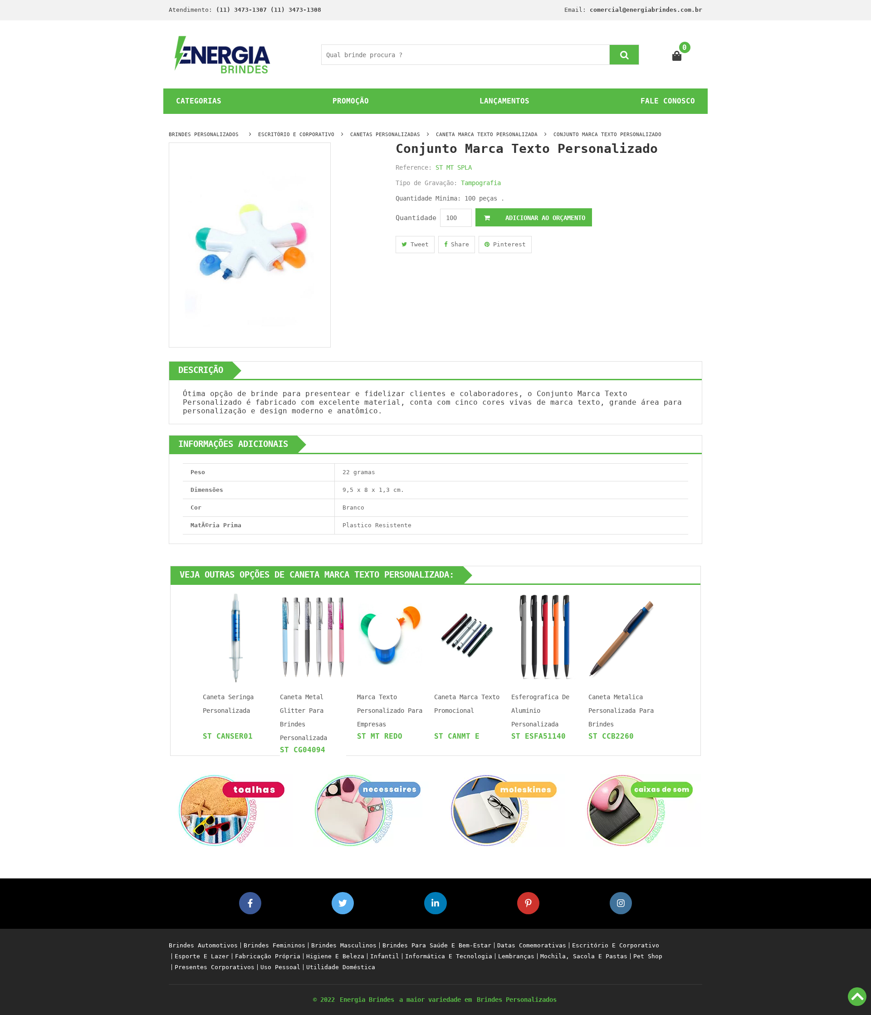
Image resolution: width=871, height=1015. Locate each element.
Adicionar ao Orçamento (543, 217)
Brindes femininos (274, 945)
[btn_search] (624, 54)
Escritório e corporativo (615, 945)
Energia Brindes (367, 999)
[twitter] (343, 903)
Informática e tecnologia (448, 956)
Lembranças (516, 956)
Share (458, 244)
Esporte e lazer (202, 956)
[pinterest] (528, 903)
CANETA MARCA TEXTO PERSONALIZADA (487, 134)
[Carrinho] (677, 54)
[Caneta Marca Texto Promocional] (467, 636)
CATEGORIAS (198, 101)
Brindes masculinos (344, 945)
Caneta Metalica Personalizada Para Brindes (621, 710)
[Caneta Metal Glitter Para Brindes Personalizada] (313, 636)
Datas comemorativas (531, 945)
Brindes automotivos (203, 945)
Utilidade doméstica (340, 967)
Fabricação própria (267, 956)
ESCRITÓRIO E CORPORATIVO (296, 134)
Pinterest (507, 244)
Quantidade (416, 218)
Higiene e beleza (335, 956)
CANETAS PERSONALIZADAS (385, 134)
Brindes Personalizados (517, 999)
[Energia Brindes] (222, 54)
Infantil (384, 956)
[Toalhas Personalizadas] (231, 809)
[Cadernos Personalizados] (503, 809)
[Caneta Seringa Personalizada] (236, 636)
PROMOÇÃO (351, 101)
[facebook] (250, 903)
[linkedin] (435, 903)
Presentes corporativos (214, 967)
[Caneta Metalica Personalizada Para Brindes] (621, 636)
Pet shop (647, 956)
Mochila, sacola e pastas (583, 956)
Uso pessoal (280, 967)
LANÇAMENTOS (504, 101)
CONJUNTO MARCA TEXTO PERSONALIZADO (607, 134)
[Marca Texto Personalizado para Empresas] (390, 636)
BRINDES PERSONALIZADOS (204, 134)
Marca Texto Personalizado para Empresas (389, 710)
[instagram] (621, 903)
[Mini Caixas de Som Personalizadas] (639, 809)
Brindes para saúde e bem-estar (436, 945)
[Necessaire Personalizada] (367, 809)
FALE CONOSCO (668, 101)
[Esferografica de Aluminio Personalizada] (544, 636)
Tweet (418, 244)
